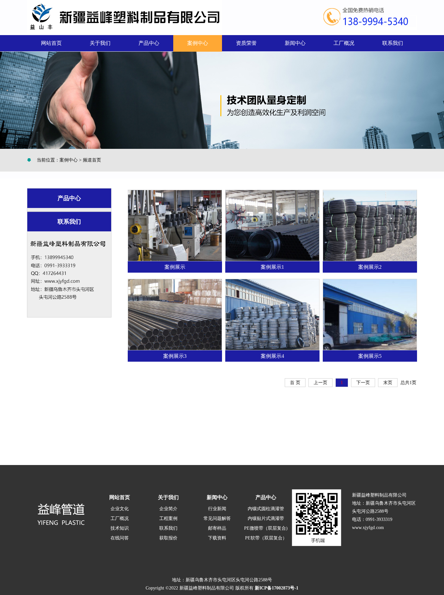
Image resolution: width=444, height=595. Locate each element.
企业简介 (168, 508)
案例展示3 (175, 356)
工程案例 (168, 518)
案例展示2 (370, 267)
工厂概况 (343, 43)
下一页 (363, 382)
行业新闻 (217, 508)
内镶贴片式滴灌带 (266, 518)
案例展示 (174, 267)
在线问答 (120, 538)
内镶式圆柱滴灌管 (266, 508)
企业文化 (120, 508)
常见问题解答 (217, 518)
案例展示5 (370, 356)
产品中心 (148, 43)
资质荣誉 (246, 43)
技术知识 (120, 528)
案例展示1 (272, 267)
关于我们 (100, 43)
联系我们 (392, 43)
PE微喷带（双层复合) (266, 528)
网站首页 (51, 43)
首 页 (295, 382)
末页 (387, 382)
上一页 (320, 382)
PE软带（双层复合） (266, 538)
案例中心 (197, 43)
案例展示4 (272, 356)
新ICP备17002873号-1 (276, 588)
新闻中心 (295, 43)
